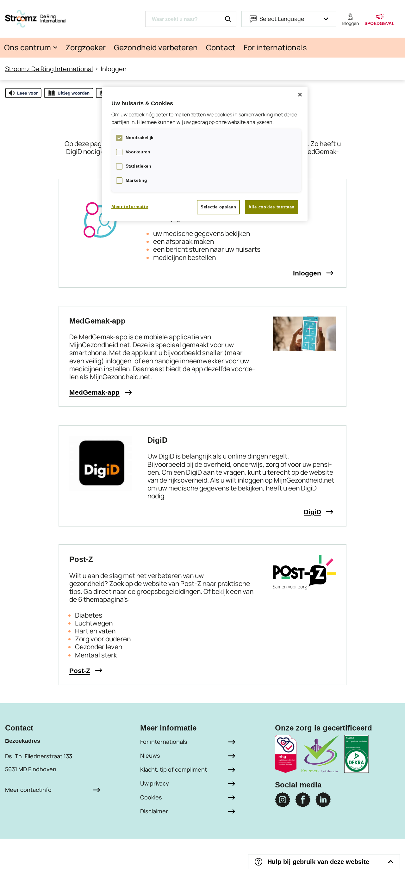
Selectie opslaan (218, 207)
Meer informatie (129, 206)
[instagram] (282, 799)
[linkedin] (323, 799)
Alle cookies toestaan (271, 207)
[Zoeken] (228, 19)
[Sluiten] (300, 95)
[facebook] (302, 799)
